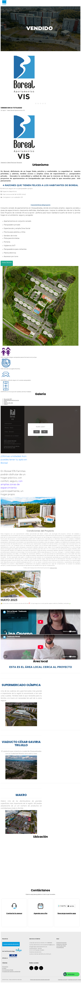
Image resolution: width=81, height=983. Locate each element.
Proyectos (5, 966)
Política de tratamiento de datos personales (40, 979)
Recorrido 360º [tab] (8, 399)
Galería (9, 162)
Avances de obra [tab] (8, 403)
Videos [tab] (6, 404)
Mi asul (4, 968)
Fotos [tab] (5, 401)
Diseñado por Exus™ (62, 979)
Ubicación (19, 162)
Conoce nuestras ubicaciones (11, 944)
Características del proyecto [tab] (11, 400)
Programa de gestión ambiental (11, 971)
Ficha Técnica (7, 262)
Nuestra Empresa (61, 942)
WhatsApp (71, 974)
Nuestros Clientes (61, 944)
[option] (20, 584)
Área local (13, 162)
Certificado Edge (61, 946)
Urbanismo (4, 162)
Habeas (52, 568)
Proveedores (60, 947)
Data (55, 568)
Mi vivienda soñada (7, 970)
